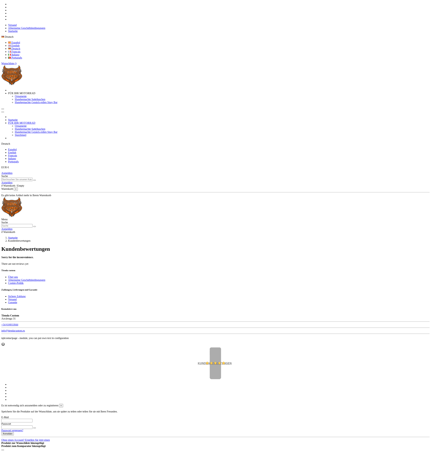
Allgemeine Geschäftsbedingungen (26, 28)
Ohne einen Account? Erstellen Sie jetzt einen (25, 440)
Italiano (15, 54)
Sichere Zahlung (17, 296)
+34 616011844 (9, 324)
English (15, 45)
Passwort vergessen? (12, 430)
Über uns (13, 277)
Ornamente (21, 96)
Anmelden (6, 173)
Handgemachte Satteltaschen (30, 99)
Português (16, 57)
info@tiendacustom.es (13, 330)
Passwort (6, 423)
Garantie (12, 302)
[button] (21, 93)
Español (15, 42)
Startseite (13, 31)
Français (15, 51)
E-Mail (5, 417)
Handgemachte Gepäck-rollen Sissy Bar (36, 102)
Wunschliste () (8, 63)
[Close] (2, 111)
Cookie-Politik (16, 283)
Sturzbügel (20, 135)
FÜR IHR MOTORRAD (21, 122)
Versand (12, 25)
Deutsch (15, 48)
